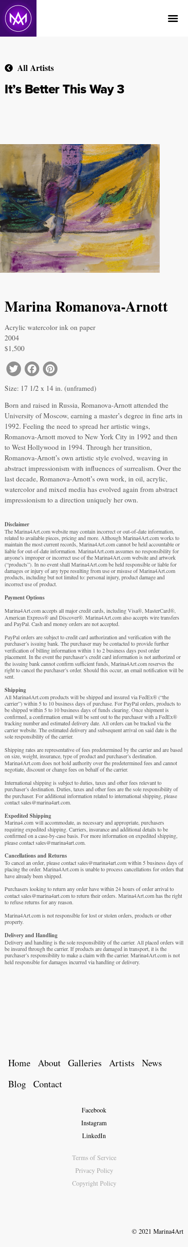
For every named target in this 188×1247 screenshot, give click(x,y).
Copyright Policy (94, 1183)
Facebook (94, 1110)
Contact (47, 1084)
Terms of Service (94, 1157)
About (49, 1063)
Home (19, 1063)
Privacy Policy (94, 1170)
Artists (122, 1063)
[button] (173, 18)
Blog (17, 1084)
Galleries (85, 1063)
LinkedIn (94, 1135)
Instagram (94, 1122)
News (152, 1063)
